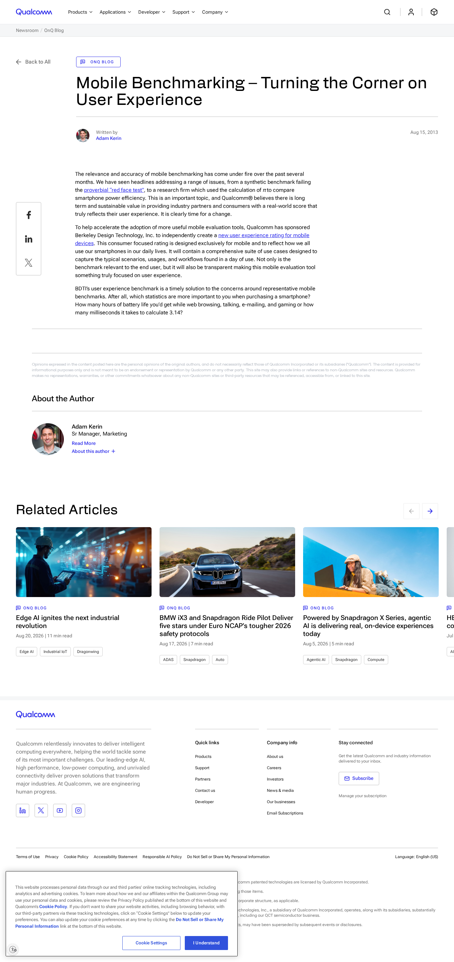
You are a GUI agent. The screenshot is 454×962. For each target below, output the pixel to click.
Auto (220, 659)
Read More (84, 443)
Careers (274, 768)
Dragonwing (88, 651)
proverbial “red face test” (114, 190)
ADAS (168, 659)
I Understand (206, 942)
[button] (228, 856)
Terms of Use (28, 856)
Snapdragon (194, 659)
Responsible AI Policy (162, 856)
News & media (280, 790)
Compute (376, 659)
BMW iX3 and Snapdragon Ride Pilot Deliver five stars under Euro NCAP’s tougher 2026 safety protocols (226, 626)
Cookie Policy (76, 856)
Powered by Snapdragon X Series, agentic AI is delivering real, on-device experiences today (368, 626)
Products (203, 756)
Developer (204, 802)
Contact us (205, 790)
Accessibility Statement (115, 856)
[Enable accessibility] (13, 949)
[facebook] (29, 215)
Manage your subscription (363, 796)
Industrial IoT (55, 651)
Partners (202, 779)
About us (275, 756)
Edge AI (27, 651)
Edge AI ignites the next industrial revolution (67, 622)
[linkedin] (29, 239)
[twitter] (29, 263)
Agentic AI (316, 659)
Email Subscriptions (285, 813)
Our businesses (281, 802)
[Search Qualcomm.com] (388, 12)
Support (202, 768)
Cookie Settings (152, 942)
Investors (275, 779)
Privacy (51, 856)
